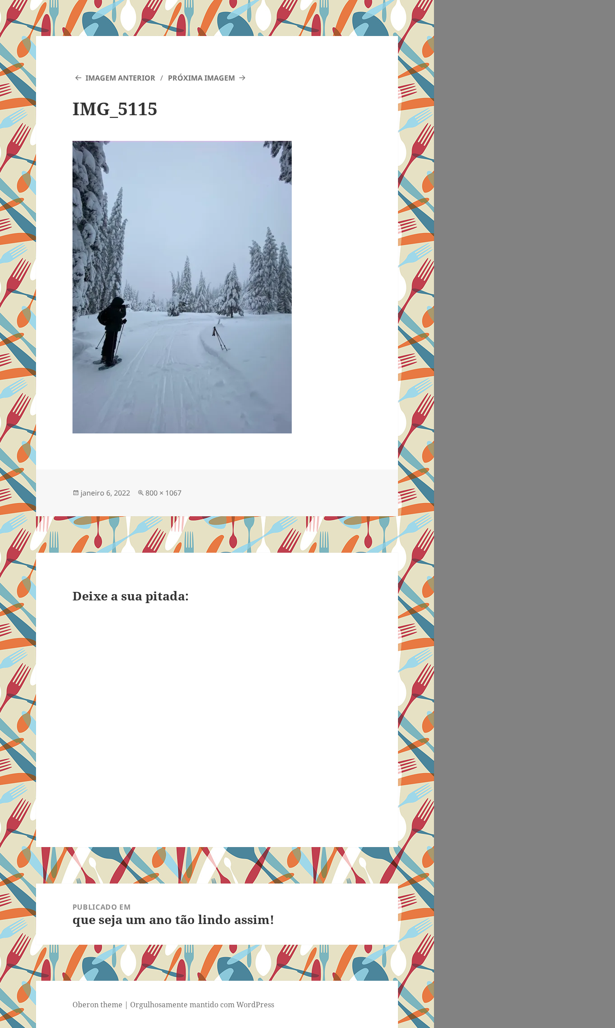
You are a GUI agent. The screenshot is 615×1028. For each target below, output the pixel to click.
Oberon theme (97, 1005)
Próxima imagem (201, 78)
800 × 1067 (163, 493)
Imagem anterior (120, 78)
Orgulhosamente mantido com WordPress (202, 1005)
